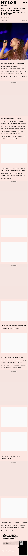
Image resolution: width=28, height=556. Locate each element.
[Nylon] (8, 2)
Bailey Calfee (4, 20)
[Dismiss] (25, 542)
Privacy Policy (10, 551)
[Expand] (20, 542)
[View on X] (14, 153)
